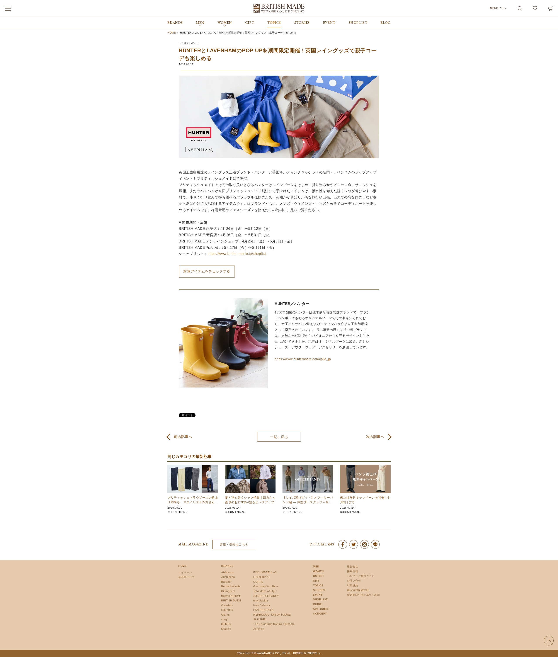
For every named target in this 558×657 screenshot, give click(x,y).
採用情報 (352, 571)
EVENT (329, 22)
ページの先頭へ (549, 640)
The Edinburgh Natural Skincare (274, 624)
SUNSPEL (260, 619)
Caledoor (227, 605)
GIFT (249, 22)
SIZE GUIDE (321, 609)
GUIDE (317, 604)
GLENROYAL (261, 577)
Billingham (228, 591)
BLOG (386, 22)
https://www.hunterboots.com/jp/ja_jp (303, 359)
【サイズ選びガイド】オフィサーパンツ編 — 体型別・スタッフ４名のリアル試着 (307, 502)
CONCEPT (320, 613)
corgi (224, 619)
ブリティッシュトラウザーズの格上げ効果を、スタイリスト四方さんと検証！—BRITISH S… (192, 502)
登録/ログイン (498, 8)
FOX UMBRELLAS (265, 572)
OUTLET (318, 575)
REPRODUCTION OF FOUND (272, 614)
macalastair (260, 600)
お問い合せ (354, 580)
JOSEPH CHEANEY (266, 596)
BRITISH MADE (189, 43)
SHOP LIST (358, 22)
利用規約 (352, 585)
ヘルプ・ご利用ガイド (360, 575)
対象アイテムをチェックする (206, 271)
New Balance (261, 605)
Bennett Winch (230, 586)
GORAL (258, 581)
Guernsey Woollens (266, 586)
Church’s (227, 609)
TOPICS (274, 22)
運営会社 (352, 566)
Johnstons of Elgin (265, 591)
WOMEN (318, 571)
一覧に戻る (279, 437)
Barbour (226, 581)
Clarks (225, 614)
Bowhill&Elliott (230, 596)
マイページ (185, 572)
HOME (182, 565)
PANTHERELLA (263, 609)
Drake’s (226, 628)
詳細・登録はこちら (234, 544)
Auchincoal (228, 577)
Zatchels (258, 628)
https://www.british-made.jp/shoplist (237, 254)
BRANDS (175, 22)
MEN (316, 566)
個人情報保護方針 (358, 590)
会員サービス (186, 577)
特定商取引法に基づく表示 (363, 594)
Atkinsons (227, 572)
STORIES (302, 22)
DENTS (226, 624)
